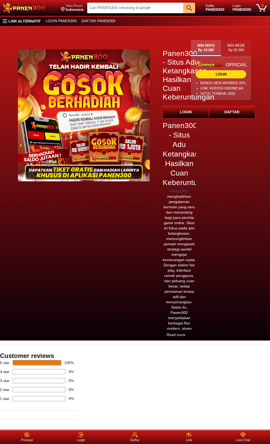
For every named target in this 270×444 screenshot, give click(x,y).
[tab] (206, 48)
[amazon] (30, 8)
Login (81, 440)
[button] (72, 8)
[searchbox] (135, 8)
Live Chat (243, 440)
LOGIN (186, 112)
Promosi (27, 440)
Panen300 (179, 191)
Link (189, 440)
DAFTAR (231, 112)
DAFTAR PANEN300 (98, 21)
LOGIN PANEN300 (61, 21)
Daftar (134, 440)
